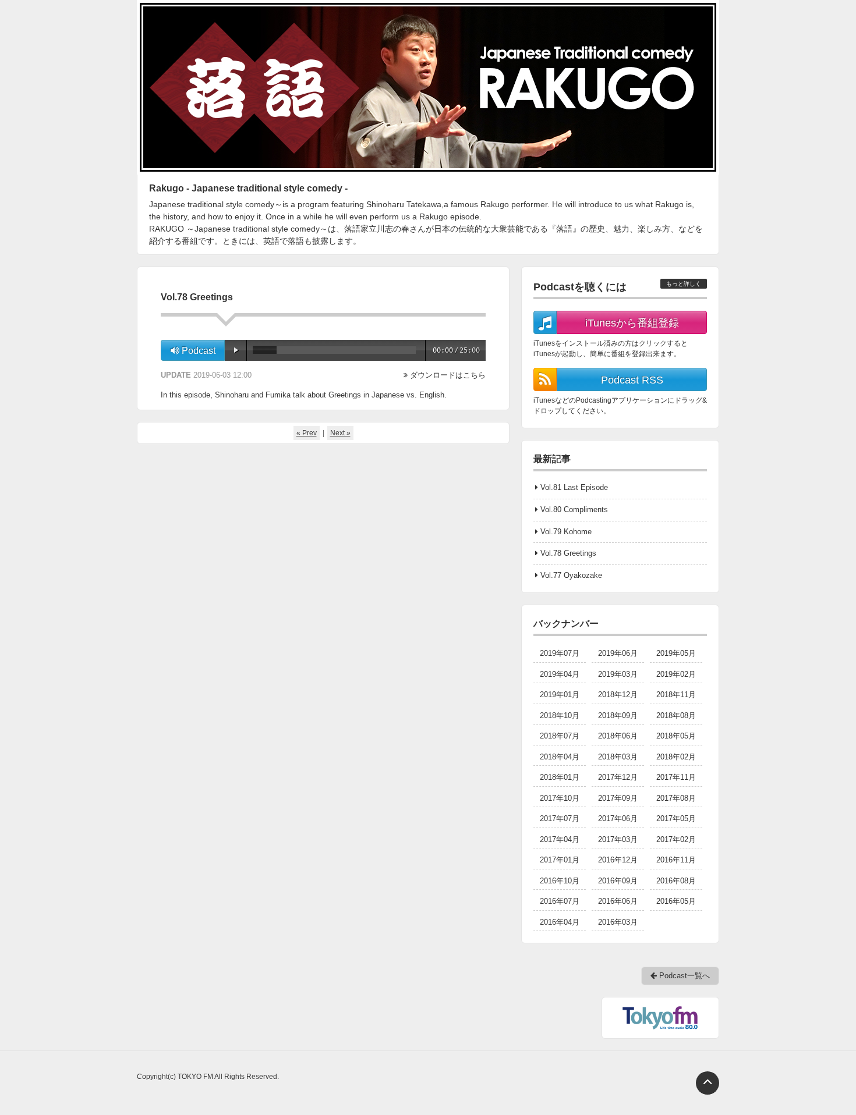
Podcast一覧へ (683, 975)
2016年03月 (618, 922)
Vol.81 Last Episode (574, 487)
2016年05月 (676, 901)
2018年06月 (618, 736)
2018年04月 (559, 756)
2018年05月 (676, 736)
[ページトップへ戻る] (707, 1083)
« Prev (306, 433)
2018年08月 (676, 715)
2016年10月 (559, 880)
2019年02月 (676, 674)
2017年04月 (559, 839)
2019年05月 (676, 653)
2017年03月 (618, 839)
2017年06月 (618, 818)
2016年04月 (559, 922)
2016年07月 (559, 901)
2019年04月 (559, 674)
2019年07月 (559, 653)
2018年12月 (618, 694)
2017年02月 (676, 839)
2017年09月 (618, 798)
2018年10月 (559, 715)
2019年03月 (618, 674)
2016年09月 (618, 880)
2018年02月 (676, 756)
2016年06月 (618, 901)
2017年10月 (559, 798)
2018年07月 (559, 736)
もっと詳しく (683, 283)
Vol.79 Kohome (566, 531)
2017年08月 (676, 798)
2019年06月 (618, 653)
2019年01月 (559, 694)
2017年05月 (676, 818)
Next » (340, 433)
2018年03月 (618, 756)
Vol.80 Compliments (574, 509)
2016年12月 (618, 859)
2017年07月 (559, 818)
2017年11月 (676, 777)
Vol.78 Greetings (568, 553)
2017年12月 (618, 777)
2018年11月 (676, 694)
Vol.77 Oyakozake (571, 575)
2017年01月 (559, 859)
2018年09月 (618, 715)
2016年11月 (676, 859)
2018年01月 (559, 777)
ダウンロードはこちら (448, 375)
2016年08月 (676, 880)
